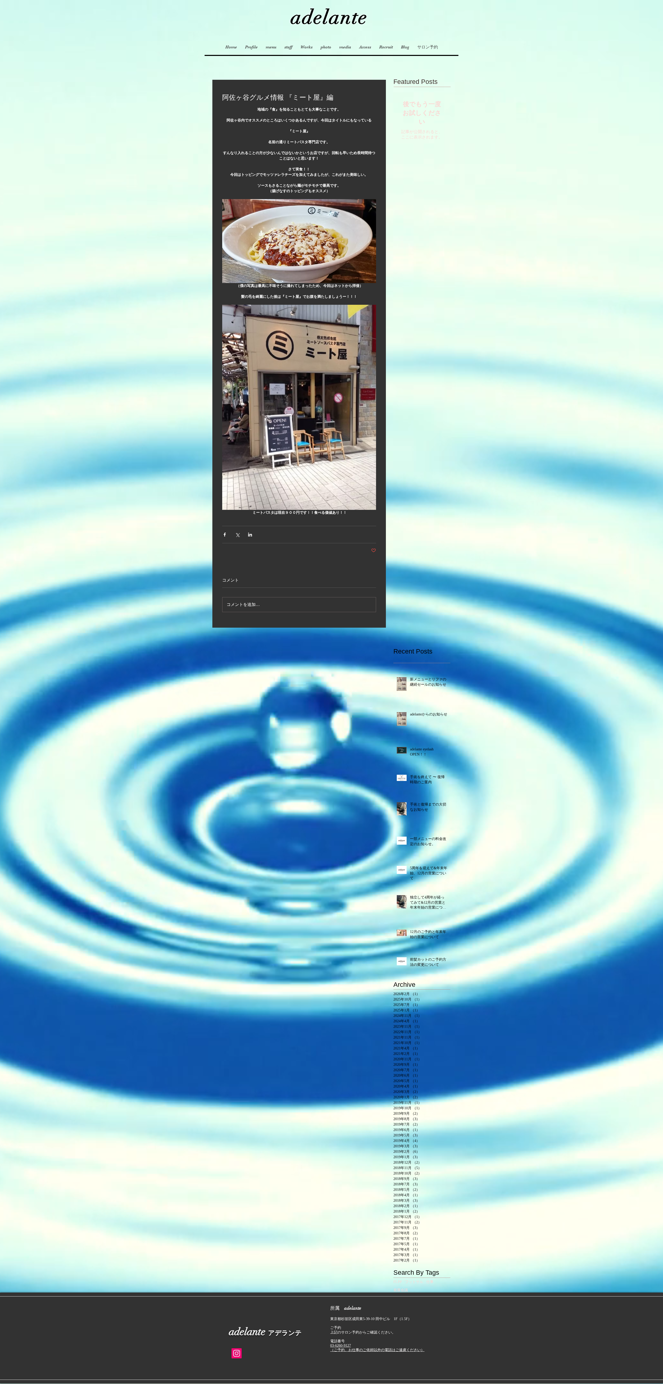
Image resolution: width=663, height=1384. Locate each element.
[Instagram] (237, 1353)
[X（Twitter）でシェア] (237, 534)
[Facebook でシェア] (224, 534)
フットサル (414, 1282)
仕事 (430, 1282)
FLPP (397, 1282)
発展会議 (400, 1290)
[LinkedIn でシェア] (250, 534)
